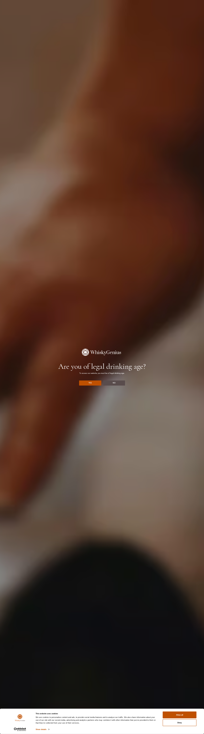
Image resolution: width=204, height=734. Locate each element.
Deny (179, 723)
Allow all (179, 715)
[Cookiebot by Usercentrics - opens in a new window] (20, 729)
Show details (41, 729)
